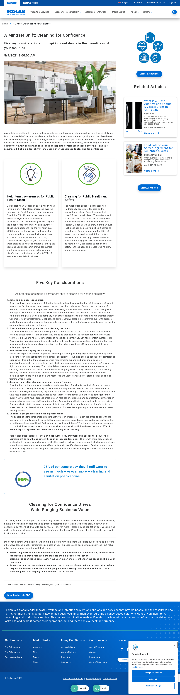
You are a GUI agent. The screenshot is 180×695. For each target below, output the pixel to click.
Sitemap (65, 662)
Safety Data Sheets (156, 2)
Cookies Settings (153, 686)
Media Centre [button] (118, 12)
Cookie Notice (137, 667)
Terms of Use (110, 678)
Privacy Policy (93, 678)
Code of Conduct (97, 662)
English (125, 2)
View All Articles (149, 188)
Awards (36, 647)
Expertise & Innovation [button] (95, 12)
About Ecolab (95, 647)
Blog (35, 652)
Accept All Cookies (153, 673)
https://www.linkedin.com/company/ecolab (121, 649)
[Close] (174, 645)
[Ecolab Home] (15, 12)
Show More (150, 133)
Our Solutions (11, 647)
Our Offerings (11, 652)
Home (5, 24)
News (35, 662)
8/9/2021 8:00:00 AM (20, 55)
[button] (51, 12)
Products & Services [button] (39, 12)
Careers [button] (146, 12)
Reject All (153, 679)
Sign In (172, 2)
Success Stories (12, 657)
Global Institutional (149, 74)
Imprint (64, 657)
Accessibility (67, 647)
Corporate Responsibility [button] (67, 12)
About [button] (134, 12)
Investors (138, 2)
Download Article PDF (18, 595)
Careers (92, 652)
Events (36, 657)
